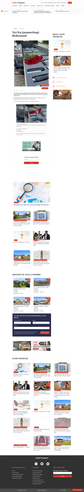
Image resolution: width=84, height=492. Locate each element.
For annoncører (15, 472)
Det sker (33, 5)
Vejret (63, 5)
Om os (13, 470)
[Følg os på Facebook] (36, 463)
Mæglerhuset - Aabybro (18, 293)
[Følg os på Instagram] (42, 463)
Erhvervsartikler (36, 478)
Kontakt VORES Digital (17, 476)
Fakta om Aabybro (36, 476)
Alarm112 (14, 5)
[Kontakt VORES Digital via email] (47, 463)
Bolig (20, 5)
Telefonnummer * (17, 320)
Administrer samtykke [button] (17, 478)
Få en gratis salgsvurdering (38, 481)
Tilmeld (69, 2)
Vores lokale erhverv (37, 472)
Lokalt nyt (40, 5)
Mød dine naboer (49, 5)
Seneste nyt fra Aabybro (38, 470)
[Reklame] (31, 146)
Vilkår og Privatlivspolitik (17, 474)
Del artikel (44, 88)
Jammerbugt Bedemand (20, 105)
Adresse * (16, 325)
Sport (57, 5)
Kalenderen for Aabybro (38, 474)
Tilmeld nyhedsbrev (77, 490)
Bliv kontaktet (45, 332)
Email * (34, 320)
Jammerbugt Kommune (38, 480)
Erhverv (26, 5)
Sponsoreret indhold (37, 483)
